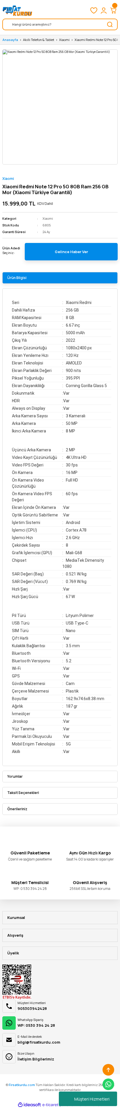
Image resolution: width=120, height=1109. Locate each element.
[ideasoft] (29, 1105)
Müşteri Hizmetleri (92, 1099)
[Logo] (17, 10)
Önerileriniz (17, 808)
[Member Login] (104, 10)
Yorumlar (15, 776)
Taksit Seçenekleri (23, 792)
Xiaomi (8, 178)
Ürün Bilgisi (17, 277)
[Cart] (114, 10)
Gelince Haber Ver (71, 251)
